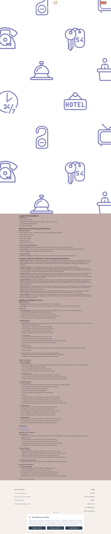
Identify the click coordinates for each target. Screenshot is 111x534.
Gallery (81, 8)
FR (56, 512)
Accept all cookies (73, 528)
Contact (92, 8)
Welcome (19, 8)
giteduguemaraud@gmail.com (22, 504)
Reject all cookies (37, 528)
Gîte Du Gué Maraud (35, 8)
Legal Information (90, 507)
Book (103, 3)
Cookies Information (25, 429)
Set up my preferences (55, 528)
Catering (50, 8)
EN (54, 512)
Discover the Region (66, 8)
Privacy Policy (23, 427)
